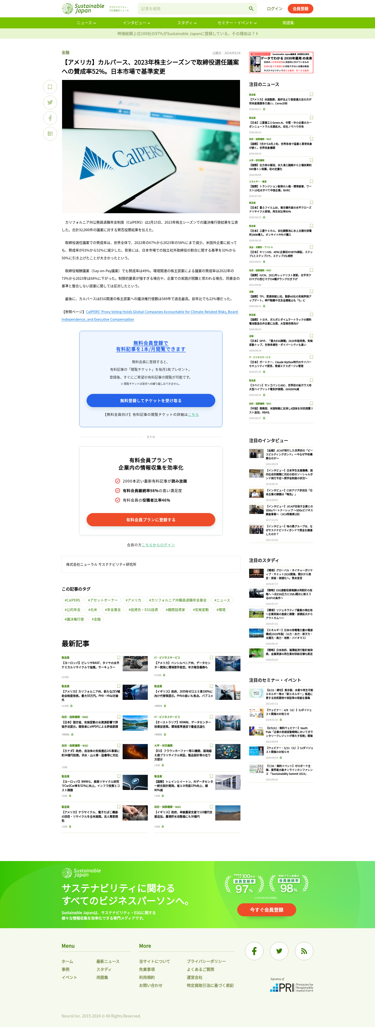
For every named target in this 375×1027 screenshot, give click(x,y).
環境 (222, 609)
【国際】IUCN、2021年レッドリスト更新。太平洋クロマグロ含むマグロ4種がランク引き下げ (280, 277)
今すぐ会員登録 (266, 909)
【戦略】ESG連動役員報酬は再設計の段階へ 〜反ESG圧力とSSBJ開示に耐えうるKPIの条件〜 (289, 594)
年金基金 (114, 609)
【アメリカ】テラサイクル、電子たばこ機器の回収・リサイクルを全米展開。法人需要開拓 (90, 816)
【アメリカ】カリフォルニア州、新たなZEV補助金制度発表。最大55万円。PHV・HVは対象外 (91, 695)
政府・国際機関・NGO (75, 717)
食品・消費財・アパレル (261, 247)
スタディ (185, 22)
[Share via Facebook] (50, 118)
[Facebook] (254, 951)
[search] (251, 9)
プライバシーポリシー (206, 961)
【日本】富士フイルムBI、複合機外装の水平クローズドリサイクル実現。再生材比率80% (280, 209)
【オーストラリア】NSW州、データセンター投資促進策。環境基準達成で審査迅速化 (182, 724)
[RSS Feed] (304, 951)
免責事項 (147, 969)
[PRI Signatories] (291, 985)
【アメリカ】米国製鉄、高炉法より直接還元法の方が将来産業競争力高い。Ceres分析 (280, 101)
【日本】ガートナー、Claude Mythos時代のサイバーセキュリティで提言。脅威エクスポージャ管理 (280, 364)
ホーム (67, 961)
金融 (65, 52)
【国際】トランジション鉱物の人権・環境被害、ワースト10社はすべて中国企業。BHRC (280, 188)
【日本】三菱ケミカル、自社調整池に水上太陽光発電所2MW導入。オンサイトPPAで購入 (280, 232)
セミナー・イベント (235, 22)
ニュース (84, 22)
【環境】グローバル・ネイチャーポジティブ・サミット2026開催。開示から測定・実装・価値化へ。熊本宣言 (289, 574)
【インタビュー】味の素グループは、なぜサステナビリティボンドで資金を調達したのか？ (289, 530)
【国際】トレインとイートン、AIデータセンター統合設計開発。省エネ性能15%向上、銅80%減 (183, 785)
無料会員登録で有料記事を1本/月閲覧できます (151, 345)
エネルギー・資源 (257, 181)
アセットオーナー (104, 600)
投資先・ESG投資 (144, 609)
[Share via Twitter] (50, 102)
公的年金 (74, 609)
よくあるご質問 (200, 969)
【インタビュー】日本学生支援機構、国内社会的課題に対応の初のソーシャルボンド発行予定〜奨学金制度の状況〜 (289, 474)
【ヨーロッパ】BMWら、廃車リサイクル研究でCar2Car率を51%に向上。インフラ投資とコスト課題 (91, 785)
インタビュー (134, 22)
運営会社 (194, 977)
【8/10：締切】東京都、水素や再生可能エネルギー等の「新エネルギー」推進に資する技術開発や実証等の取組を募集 (289, 694)
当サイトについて (154, 961)
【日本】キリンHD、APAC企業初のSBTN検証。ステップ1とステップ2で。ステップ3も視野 (281, 254)
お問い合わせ (151, 985)
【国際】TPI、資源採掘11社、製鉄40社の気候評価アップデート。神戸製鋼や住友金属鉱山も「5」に (280, 298)
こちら (193, 414)
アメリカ (134, 600)
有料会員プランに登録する (151, 519)
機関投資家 (176, 609)
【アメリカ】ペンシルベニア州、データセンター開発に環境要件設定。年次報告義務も (182, 665)
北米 (93, 609)
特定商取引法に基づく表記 (210, 985)
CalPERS (73, 600)
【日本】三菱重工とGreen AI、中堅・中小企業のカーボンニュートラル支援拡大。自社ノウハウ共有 (280, 124)
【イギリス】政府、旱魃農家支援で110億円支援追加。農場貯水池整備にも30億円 (183, 814)
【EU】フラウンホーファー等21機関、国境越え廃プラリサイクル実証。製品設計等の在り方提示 (183, 755)
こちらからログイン (158, 544)
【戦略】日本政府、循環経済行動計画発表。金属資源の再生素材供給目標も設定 (289, 652)
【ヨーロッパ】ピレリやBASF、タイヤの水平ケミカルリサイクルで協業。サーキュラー (90, 665)
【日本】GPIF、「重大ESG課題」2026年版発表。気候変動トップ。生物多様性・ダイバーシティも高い (281, 342)
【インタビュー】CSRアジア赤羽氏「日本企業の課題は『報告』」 (289, 492)
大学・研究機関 (163, 745)
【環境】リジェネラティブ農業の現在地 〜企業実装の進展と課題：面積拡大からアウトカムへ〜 (289, 614)
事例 (65, 969)
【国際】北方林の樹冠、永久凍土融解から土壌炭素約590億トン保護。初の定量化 (280, 167)
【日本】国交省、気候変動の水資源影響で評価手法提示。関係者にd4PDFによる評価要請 (90, 724)
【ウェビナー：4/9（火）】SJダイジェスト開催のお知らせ (289, 712)
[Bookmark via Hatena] (50, 134)
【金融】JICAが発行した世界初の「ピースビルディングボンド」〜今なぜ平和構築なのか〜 (289, 454)
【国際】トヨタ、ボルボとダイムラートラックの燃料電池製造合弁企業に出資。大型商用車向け (280, 321)
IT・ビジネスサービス (167, 657)
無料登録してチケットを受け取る (151, 400)
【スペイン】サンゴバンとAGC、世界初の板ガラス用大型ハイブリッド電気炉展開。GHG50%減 (280, 387)
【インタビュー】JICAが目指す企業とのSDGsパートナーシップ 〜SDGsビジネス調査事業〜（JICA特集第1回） (289, 510)
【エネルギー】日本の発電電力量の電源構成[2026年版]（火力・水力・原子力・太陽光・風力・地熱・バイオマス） (289, 634)
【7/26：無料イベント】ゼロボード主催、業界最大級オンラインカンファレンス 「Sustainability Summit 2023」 (289, 769)
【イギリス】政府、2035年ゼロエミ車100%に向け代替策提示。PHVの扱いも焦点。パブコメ (183, 693)
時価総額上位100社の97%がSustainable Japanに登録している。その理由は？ (186, 33)
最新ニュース (108, 961)
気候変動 (202, 609)
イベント (69, 977)
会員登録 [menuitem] (300, 8)
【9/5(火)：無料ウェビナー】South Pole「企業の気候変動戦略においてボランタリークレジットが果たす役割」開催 (289, 732)
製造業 (65, 657)
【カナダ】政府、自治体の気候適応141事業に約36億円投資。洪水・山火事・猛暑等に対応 (91, 753)
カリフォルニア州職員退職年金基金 (179, 600)
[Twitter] (279, 951)
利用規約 (147, 977)
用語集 (288, 22)
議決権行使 (75, 619)
